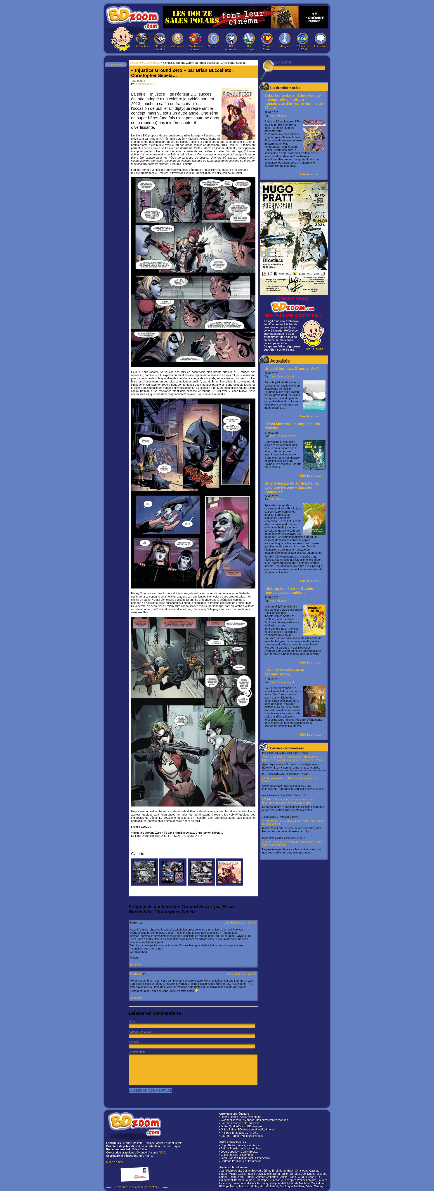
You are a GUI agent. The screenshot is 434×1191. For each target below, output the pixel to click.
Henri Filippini (278, 115)
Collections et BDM (302, 48)
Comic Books (267, 48)
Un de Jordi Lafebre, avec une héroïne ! (291, 487)
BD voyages (249, 48)
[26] (201, 884)
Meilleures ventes (195, 48)
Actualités (142, 46)
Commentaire (137, 1052)
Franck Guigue (145, 84)
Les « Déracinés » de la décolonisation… (284, 672)
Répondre (136, 964)
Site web (134, 1041)
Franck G (136, 973)
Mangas (285, 46)
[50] (172, 884)
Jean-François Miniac (282, 436)
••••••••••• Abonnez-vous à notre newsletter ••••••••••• (137, 1187)
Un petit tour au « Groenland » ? (291, 368)
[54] (144, 884)
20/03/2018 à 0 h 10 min (242, 973)
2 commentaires (116, 64)
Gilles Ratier (277, 499)
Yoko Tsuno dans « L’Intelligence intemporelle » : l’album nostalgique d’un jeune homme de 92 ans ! (293, 102)
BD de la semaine (159, 48)
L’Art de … (213, 46)
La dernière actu (285, 87)
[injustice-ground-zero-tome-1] (229, 884)
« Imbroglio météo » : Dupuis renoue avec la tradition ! (288, 591)
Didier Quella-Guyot (281, 376)
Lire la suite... (310, 174)
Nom (132, 1021)
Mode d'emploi (115, 1162)
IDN (162, 1152)
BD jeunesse (231, 48)
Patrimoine (177, 46)
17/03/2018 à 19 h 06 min (241, 922)
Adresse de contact (140, 1031)
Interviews (320, 46)
